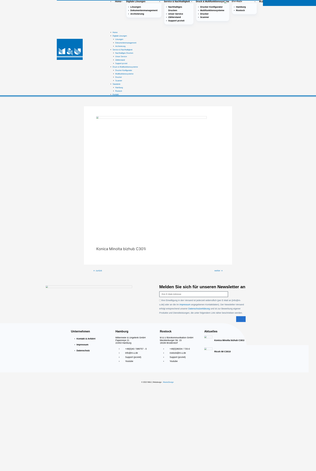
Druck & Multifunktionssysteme (125, 67)
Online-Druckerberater (244, 2)
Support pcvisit (176, 20)
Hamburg (241, 7)
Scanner (204, 17)
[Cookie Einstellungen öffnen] (5, 465)
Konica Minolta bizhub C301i (229, 340)
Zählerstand (174, 17)
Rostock (240, 10)
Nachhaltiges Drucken (175, 9)
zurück (97, 270)
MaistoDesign (168, 382)
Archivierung (137, 14)
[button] (187, 29)
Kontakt (116, 94)
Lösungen (135, 7)
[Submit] (241, 319)
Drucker (204, 14)
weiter (218, 270)
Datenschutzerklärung (199, 308)
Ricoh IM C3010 (222, 351)
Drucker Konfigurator (211, 7)
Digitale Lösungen (120, 36)
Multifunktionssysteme (212, 10)
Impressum (185, 304)
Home (115, 32)
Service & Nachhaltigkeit (122, 50)
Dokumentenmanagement (144, 10)
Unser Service (175, 14)
